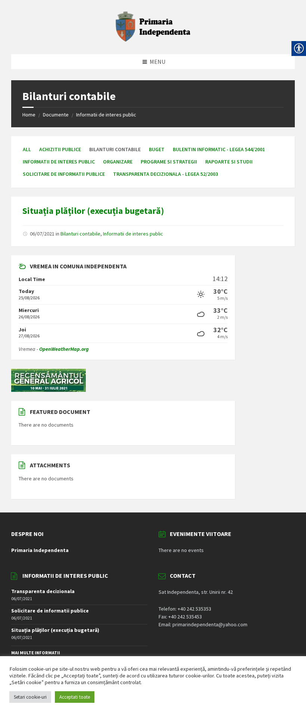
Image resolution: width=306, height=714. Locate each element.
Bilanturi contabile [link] (80, 233)
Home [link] (28, 114)
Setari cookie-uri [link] (30, 697)
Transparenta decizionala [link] (43, 591)
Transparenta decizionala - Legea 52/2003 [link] (165, 174)
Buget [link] (157, 149)
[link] (153, 39)
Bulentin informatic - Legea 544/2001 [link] (219, 149)
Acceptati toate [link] (74, 697)
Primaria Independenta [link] (40, 550)
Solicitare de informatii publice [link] (64, 174)
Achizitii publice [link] (60, 149)
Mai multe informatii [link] (35, 652)
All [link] (27, 149)
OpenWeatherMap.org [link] (64, 349)
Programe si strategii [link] (169, 161)
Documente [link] (56, 114)
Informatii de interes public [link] (106, 114)
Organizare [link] (117, 161)
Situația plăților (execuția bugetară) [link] (93, 210)
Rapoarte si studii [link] (229, 161)
